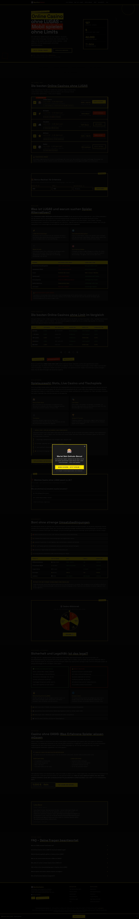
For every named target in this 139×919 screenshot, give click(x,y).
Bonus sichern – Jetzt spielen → (69, 467)
